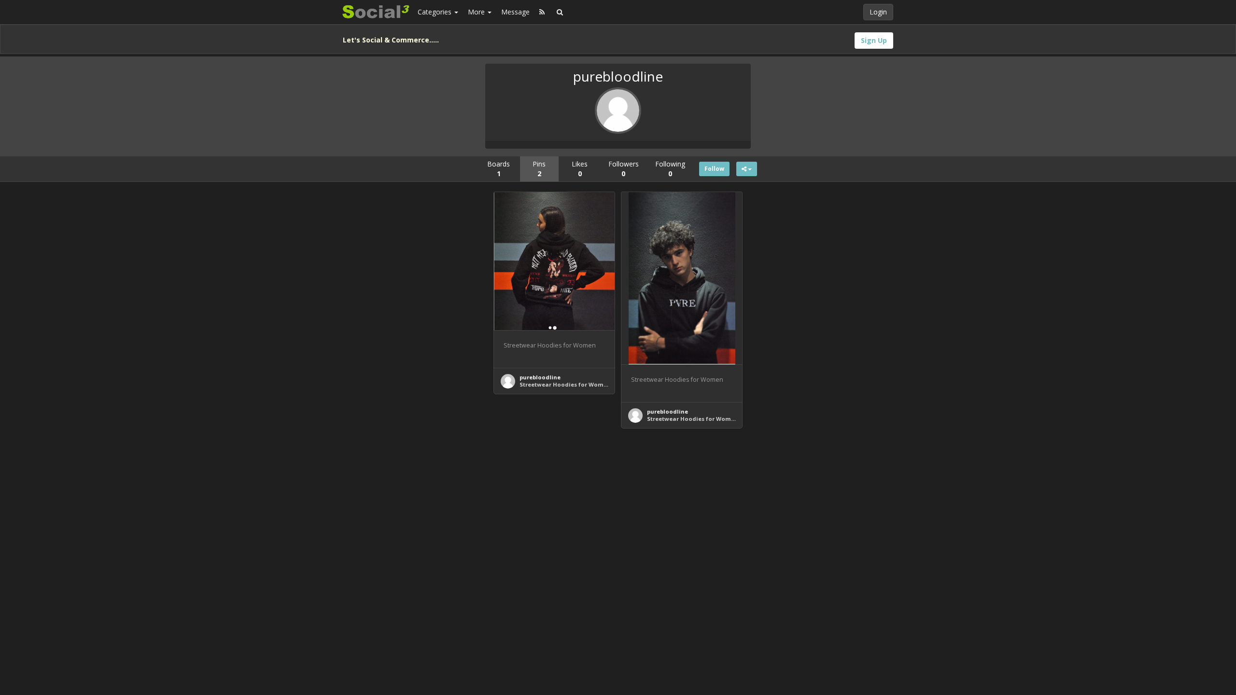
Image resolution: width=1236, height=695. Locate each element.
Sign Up (874, 40)
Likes (580, 168)
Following (670, 168)
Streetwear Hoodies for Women (565, 384)
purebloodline (540, 377)
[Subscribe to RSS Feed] (541, 12)
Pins (539, 168)
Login (878, 11)
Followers (623, 168)
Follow (714, 169)
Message (515, 11)
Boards (498, 168)
